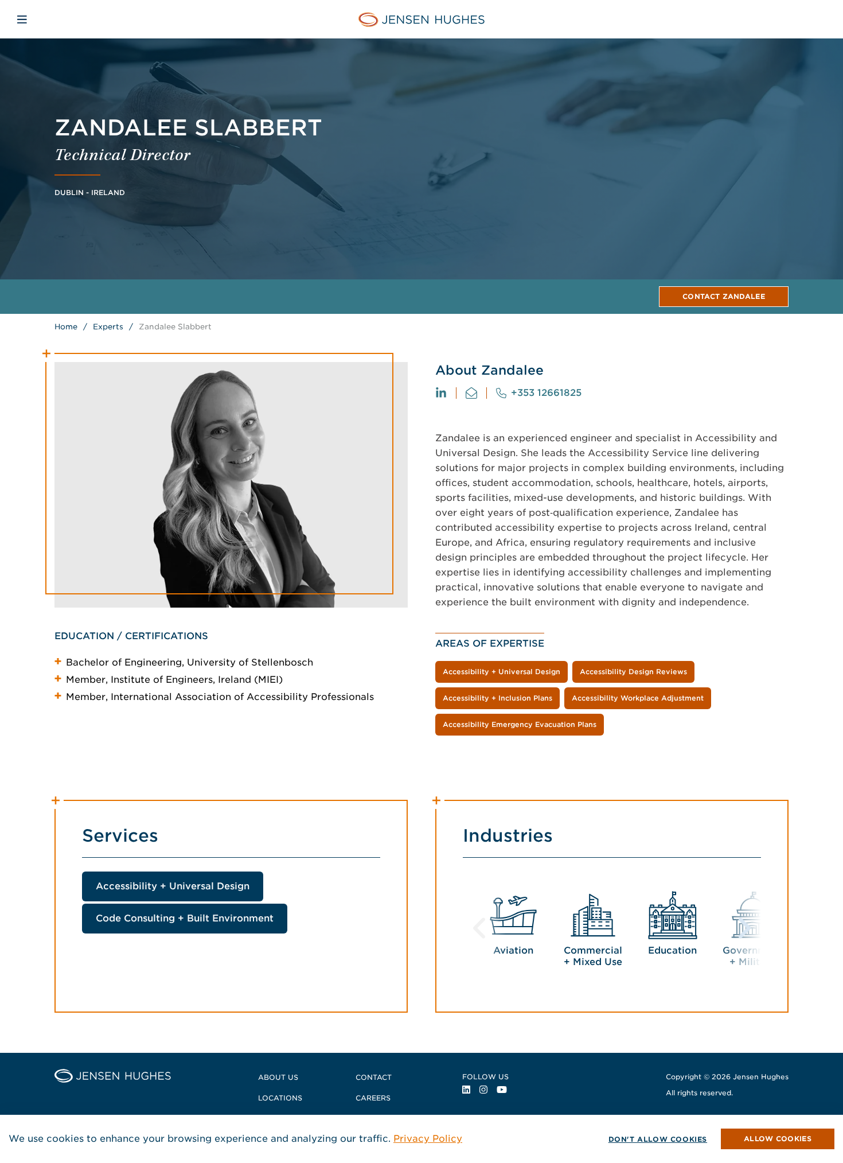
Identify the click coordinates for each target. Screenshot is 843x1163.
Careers (373, 1098)
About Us (278, 1077)
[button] (777, 1139)
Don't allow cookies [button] (657, 1139)
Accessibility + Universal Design (172, 886)
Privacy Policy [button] (427, 1138)
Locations (280, 1098)
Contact (374, 1077)
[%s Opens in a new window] (441, 393)
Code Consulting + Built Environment (185, 918)
